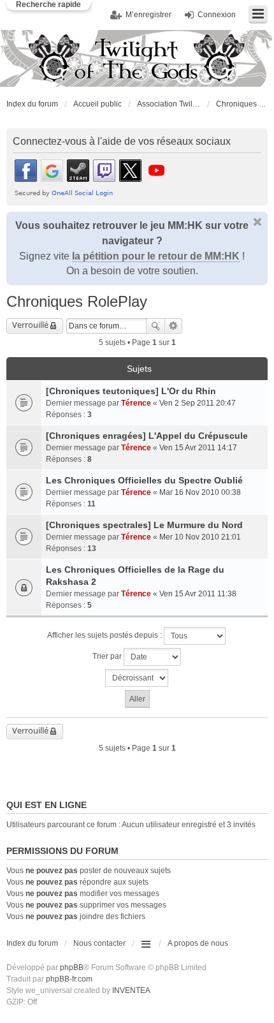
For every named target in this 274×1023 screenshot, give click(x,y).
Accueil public (97, 103)
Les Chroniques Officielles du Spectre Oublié (144, 480)
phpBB (71, 967)
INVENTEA (131, 990)
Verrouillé (30, 324)
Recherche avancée (173, 326)
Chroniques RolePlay (241, 103)
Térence (136, 403)
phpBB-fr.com (69, 979)
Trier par (108, 656)
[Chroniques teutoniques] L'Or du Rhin (131, 391)
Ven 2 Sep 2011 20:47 (197, 403)
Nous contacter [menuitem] (99, 943)
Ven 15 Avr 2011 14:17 (198, 447)
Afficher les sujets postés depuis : (105, 635)
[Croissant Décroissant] (137, 678)
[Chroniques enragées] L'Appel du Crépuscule (147, 436)
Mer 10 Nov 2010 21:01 (200, 537)
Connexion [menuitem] (217, 14)
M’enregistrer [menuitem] (148, 14)
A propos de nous (198, 943)
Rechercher (155, 326)
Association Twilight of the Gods (169, 103)
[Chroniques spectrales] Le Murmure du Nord (144, 525)
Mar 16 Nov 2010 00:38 (200, 492)
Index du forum (32, 103)
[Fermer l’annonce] (257, 222)
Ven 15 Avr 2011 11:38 (197, 593)
